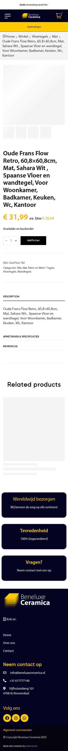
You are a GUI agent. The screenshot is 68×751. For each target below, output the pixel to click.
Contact (8, 651)
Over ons (9, 643)
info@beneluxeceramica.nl (27, 673)
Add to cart (33, 240)
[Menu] (8, 16)
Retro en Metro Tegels (41, 267)
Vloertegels (40, 36)
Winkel (23, 36)
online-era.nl (31, 746)
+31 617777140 (19, 680)
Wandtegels (24, 271)
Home (10, 36)
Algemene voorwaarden (17, 730)
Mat (55, 36)
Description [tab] (11, 296)
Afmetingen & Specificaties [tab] (21, 336)
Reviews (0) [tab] (10, 346)
